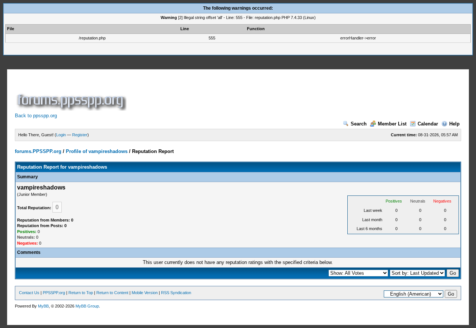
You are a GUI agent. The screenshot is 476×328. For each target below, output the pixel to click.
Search (359, 124)
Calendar (428, 124)
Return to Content (112, 292)
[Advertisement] (263, 94)
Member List (392, 124)
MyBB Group (87, 306)
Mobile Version (145, 292)
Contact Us (29, 292)
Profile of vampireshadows (97, 151)
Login (61, 135)
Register (79, 135)
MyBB (43, 306)
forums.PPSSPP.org (38, 151)
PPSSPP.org (54, 292)
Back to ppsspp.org (36, 115)
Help (454, 124)
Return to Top (80, 292)
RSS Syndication (176, 292)
